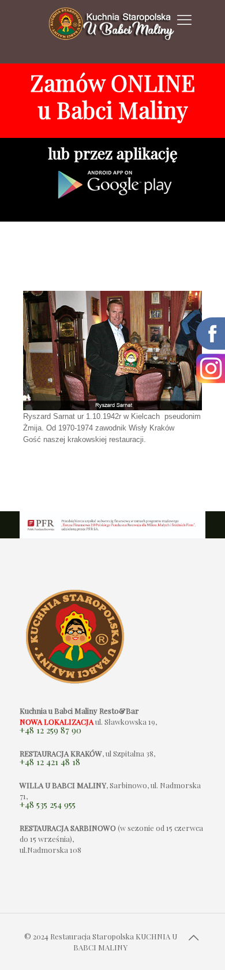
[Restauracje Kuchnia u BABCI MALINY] (112, 32)
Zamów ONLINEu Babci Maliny (112, 96)
